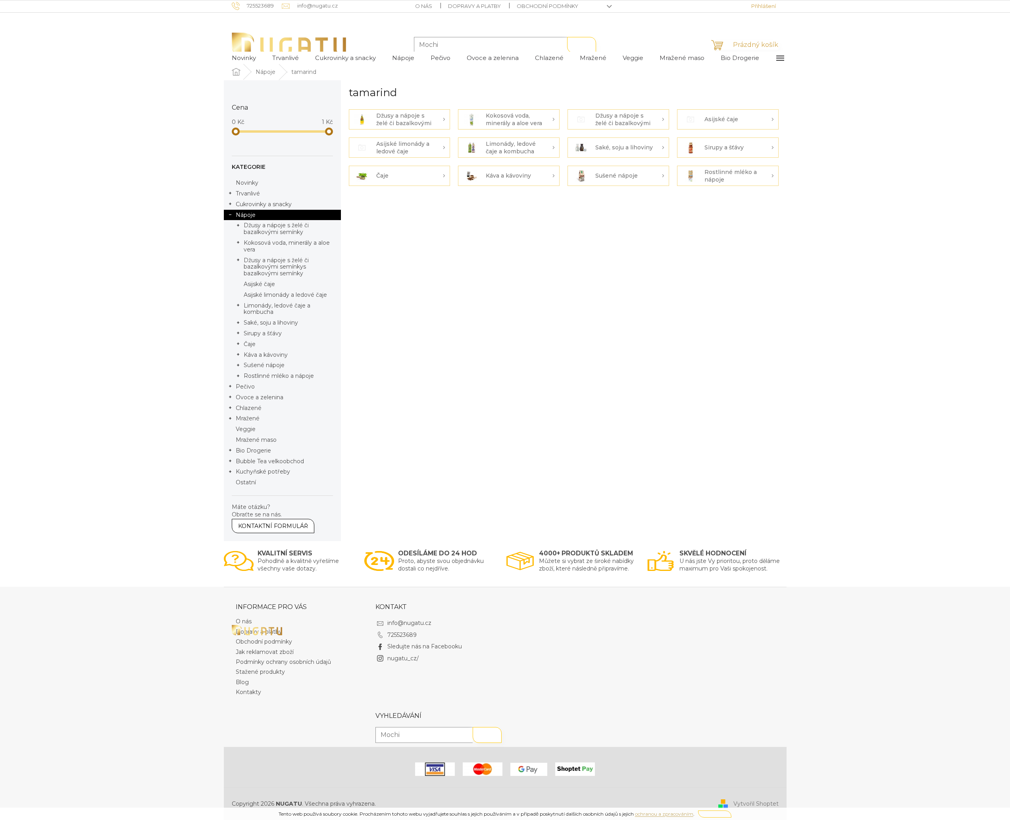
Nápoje (246, 215)
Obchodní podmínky (547, 6)
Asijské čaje (259, 284)
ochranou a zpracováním (664, 814)
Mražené (248, 418)
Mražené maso (256, 439)
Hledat (581, 44)
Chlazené (249, 408)
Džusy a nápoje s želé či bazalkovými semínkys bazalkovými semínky (276, 267)
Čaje (250, 344)
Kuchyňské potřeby (263, 471)
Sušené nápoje (264, 365)
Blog (242, 682)
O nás (423, 6)
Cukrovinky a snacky (264, 204)
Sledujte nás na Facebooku (424, 646)
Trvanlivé (248, 193)
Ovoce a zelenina (259, 397)
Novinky (247, 182)
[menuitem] (244, 58)
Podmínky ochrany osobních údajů (283, 661)
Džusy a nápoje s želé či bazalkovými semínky (276, 229)
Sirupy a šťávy (263, 333)
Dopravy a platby (474, 6)
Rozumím (714, 814)
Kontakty (248, 692)
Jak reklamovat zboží (265, 652)
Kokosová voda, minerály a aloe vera (287, 246)
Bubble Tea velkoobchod (270, 461)
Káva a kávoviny (266, 354)
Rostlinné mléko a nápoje (279, 375)
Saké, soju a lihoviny (271, 322)
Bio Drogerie (253, 450)
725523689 (402, 634)
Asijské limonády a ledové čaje (285, 294)
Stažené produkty (260, 671)
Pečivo (245, 386)
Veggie (246, 429)
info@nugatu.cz (409, 623)
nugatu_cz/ (403, 658)
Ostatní (246, 482)
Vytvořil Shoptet (756, 803)
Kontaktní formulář (273, 526)
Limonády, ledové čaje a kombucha (277, 309)
